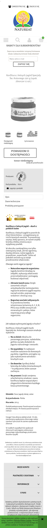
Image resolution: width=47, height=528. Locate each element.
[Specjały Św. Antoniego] (21, 176)
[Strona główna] (23, 21)
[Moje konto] (29, 40)
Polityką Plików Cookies (23, 520)
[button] (6, 40)
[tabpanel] (23, 324)
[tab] (23, 197)
